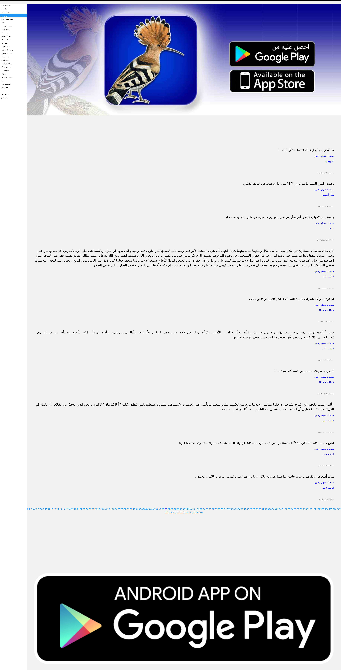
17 (66, 509)
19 (72, 509)
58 (186, 509)
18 (69, 509)
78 (245, 509)
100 (310, 509)
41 (137, 509)
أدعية (2, 80)
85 (266, 509)
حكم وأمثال (4, 87)
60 (192, 509)
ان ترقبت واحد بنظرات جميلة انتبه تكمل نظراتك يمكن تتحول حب (291, 299)
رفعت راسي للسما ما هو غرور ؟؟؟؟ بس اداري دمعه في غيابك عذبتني (288, 183)
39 (131, 509)
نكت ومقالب (4, 94)
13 (55, 509)
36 (122, 509)
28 (99, 509)
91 (283, 509)
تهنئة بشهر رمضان (6, 67)
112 (182, 512)
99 (307, 509)
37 (125, 509)
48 (157, 509)
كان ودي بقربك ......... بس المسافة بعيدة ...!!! (304, 371)
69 (219, 509)
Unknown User (326, 310)
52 (169, 509)
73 (230, 509)
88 (274, 509)
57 (183, 509)
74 (233, 509)
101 (314, 509)
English (3, 74)
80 (251, 509)
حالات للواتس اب (6, 36)
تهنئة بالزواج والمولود (7, 50)
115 (193, 512)
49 (160, 509)
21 (78, 509)
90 (280, 509)
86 (268, 509)
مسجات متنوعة (5, 33)
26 (93, 509)
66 (210, 509)
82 (257, 509)
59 (189, 509)
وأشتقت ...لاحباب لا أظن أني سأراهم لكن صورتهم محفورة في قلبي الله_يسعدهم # (280, 217)
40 (134, 509)
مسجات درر (4, 98)
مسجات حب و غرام (6, 53)
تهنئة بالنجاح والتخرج (7, 63)
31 (107, 509)
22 (81, 509)
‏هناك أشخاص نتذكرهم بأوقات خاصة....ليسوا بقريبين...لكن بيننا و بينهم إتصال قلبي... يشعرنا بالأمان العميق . (264, 476)
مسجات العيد (5, 70)
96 (298, 509)
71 (225, 509)
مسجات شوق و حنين (7, 16)
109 (170, 512)
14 (57, 509)
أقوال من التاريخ (5, 84)
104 (326, 509)
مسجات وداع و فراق (7, 19)
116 (197, 512)
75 (236, 509)
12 (52, 509)
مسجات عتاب (5, 57)
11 (49, 509)
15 (60, 509)
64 (204, 509)
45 (148, 509)
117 (201, 512)
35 (119, 509)
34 (116, 509)
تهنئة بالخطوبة (5, 46)
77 (242, 509)
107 (339, 509)
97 (301, 509)
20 (75, 509)
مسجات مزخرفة (5, 39)
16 (63, 509)
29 (101, 509)
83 (260, 509)
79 (248, 509)
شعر (2, 91)
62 (198, 509)
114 (189, 512)
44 (145, 509)
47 (154, 509)
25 (90, 509)
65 (207, 509)
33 (113, 509)
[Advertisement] (80, 128)
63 (201, 509)
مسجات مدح (5, 9)
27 (96, 509)
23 (84, 509)
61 (195, 509)
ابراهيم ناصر (328, 276)
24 (87, 509)
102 (318, 509)
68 (216, 509)
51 (166, 509)
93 (289, 509)
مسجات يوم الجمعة (6, 77)
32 (110, 509)
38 (128, 509)
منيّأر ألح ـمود (328, 195)
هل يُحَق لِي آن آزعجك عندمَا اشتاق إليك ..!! (306, 150)
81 (254, 509)
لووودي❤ (329, 161)
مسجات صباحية (5, 22)
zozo (331, 228)
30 (104, 509)
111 (178, 512)
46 (151, 509)
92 (286, 509)
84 (263, 509)
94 (292, 509)
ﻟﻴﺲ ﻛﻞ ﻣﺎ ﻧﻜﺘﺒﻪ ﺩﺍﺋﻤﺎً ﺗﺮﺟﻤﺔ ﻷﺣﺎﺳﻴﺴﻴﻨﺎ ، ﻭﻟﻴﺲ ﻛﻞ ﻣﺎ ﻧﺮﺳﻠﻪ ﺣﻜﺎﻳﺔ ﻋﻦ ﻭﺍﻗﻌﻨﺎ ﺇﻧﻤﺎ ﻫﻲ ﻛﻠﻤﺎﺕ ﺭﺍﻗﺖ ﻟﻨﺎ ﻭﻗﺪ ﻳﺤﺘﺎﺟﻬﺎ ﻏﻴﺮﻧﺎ (256, 443)
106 (334, 509)
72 (227, 509)
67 (213, 509)
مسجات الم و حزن (6, 26)
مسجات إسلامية (5, 5)
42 (140, 509)
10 (46, 509)
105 (330, 509)
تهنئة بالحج (4, 43)
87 (271, 509)
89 (277, 509)
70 (222, 509)
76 (239, 509)
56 (181, 509)
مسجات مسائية (5, 12)
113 (186, 512)
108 (166, 512)
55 (178, 509)
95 (295, 509)
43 (142, 509)
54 (175, 509)
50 (163, 509)
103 (322, 509)
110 (174, 512)
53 (172, 509)
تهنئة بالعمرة (4, 60)
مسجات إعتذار (5, 29)
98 (304, 509)
